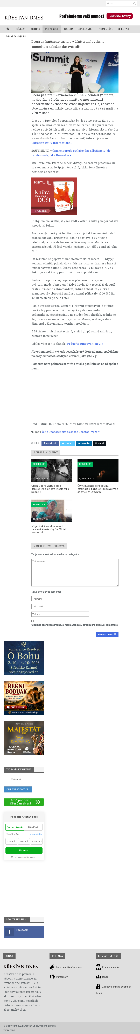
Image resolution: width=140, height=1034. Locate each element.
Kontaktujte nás (110, 967)
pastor (84, 432)
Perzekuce (51, 29)
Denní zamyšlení (16, 36)
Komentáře (106, 29)
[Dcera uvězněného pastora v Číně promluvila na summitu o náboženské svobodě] (74, 72)
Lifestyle (123, 29)
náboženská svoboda (64, 432)
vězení (95, 432)
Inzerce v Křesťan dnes (68, 967)
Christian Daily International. (51, 143)
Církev (20, 29)
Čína (45, 432)
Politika (35, 29)
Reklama (57, 956)
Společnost (86, 29)
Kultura (68, 29)
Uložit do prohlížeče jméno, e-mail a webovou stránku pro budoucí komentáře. (74, 625)
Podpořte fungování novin (85, 343)
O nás (9, 956)
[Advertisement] (74, 398)
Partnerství (61, 977)
